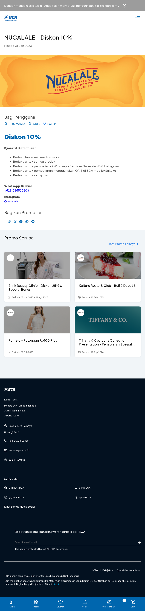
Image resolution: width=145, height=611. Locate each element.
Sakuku (52, 124)
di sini (56, 584)
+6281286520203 (16, 190)
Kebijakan (107, 570)
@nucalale (11, 201)
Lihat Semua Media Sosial (19, 506)
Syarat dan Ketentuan (128, 570)
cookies (100, 5)
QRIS (36, 124)
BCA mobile (16, 124)
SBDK (95, 570)
